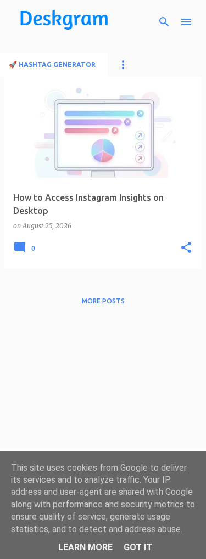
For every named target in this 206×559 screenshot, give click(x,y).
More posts (103, 300)
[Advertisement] (103, 417)
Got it (138, 547)
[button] (186, 248)
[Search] (164, 22)
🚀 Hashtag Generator (52, 64)
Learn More (85, 547)
